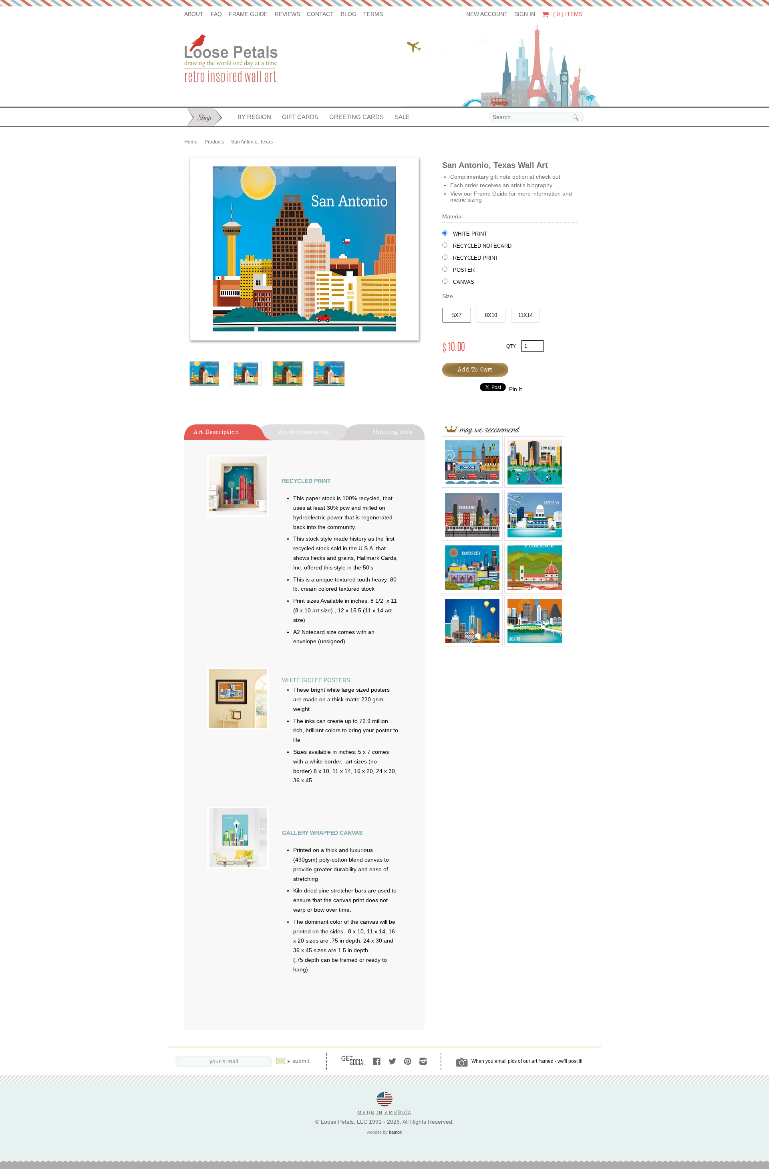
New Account (487, 14)
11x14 (525, 315)
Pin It (515, 389)
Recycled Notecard (482, 246)
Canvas (463, 282)
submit (300, 1061)
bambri (395, 1132)
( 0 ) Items (567, 14)
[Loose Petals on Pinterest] (408, 1062)
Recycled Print (475, 258)
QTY (511, 346)
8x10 (491, 315)
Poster (464, 270)
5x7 (456, 315)
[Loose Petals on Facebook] (377, 1062)
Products (214, 142)
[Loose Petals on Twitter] (393, 1062)
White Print (470, 234)
